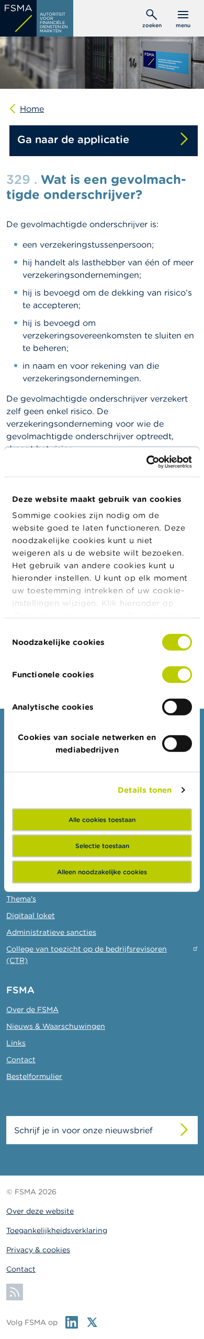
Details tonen (145, 790)
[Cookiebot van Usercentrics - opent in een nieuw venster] (146, 462)
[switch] (177, 674)
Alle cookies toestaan (102, 819)
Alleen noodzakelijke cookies (102, 871)
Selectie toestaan (102, 845)
